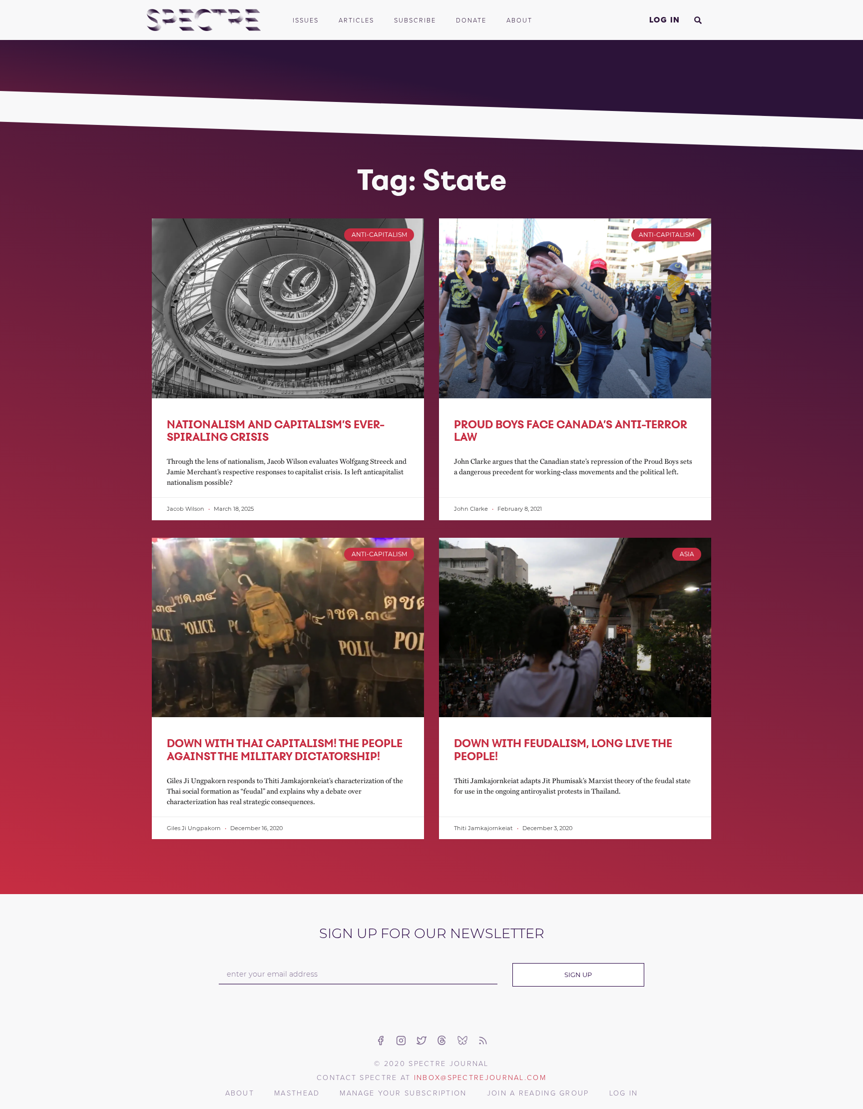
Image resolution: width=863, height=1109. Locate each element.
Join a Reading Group (538, 1093)
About (519, 19)
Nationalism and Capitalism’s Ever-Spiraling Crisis (276, 430)
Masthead (297, 1093)
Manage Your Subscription (403, 1093)
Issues (306, 19)
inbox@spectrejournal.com (480, 1077)
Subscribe (415, 19)
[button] (697, 19)
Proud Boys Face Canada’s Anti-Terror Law (570, 430)
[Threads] (442, 1041)
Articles (356, 19)
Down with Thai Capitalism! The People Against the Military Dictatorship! (285, 749)
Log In (664, 19)
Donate (471, 19)
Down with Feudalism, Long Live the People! (563, 749)
